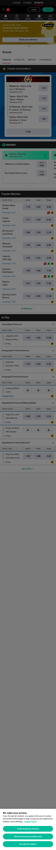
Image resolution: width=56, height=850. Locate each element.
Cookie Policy (30, 822)
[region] (28, 829)
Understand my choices (28, 829)
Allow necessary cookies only (28, 836)
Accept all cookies (27, 844)
